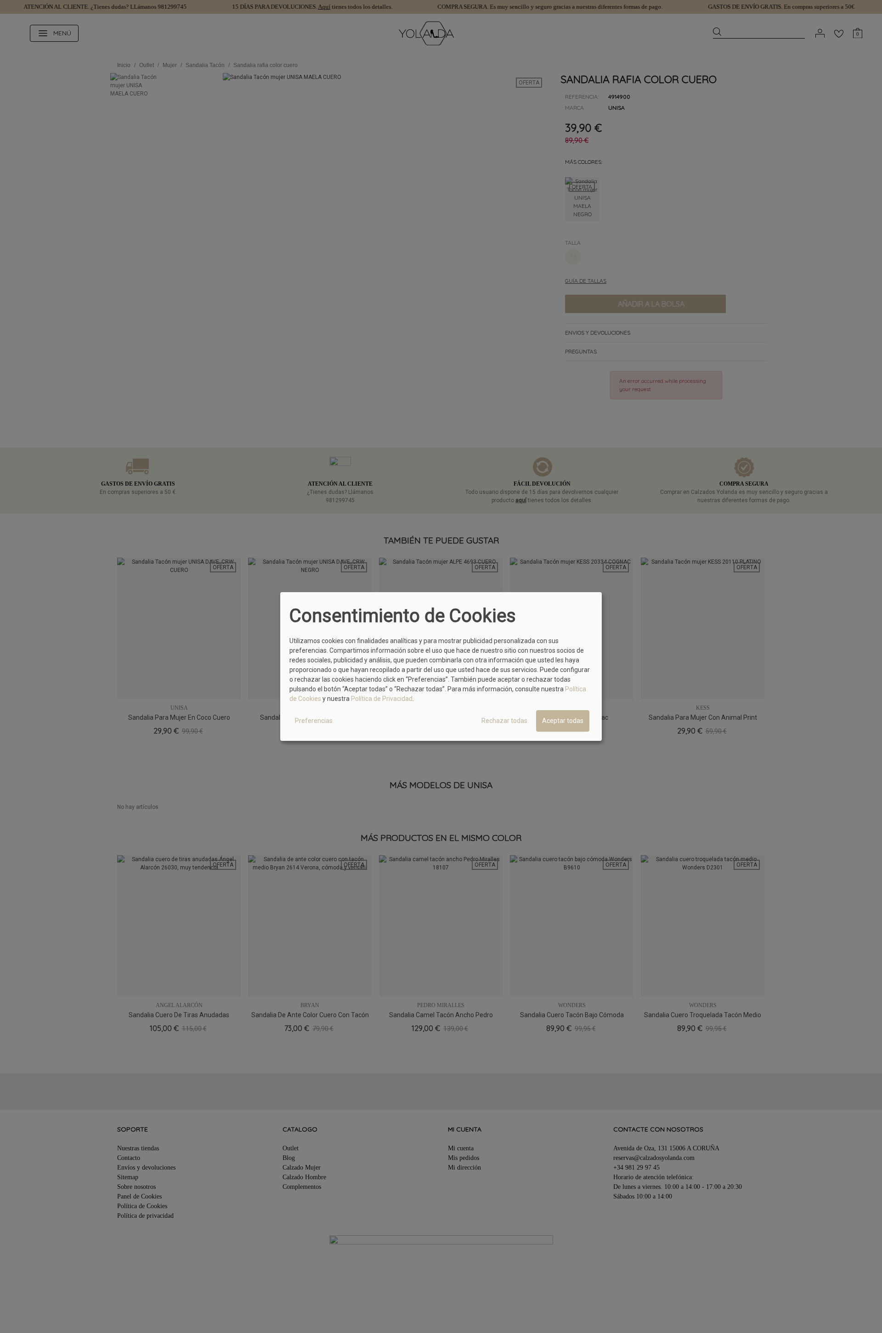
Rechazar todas (504, 720)
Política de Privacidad (382, 698)
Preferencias (314, 720)
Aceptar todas (562, 720)
